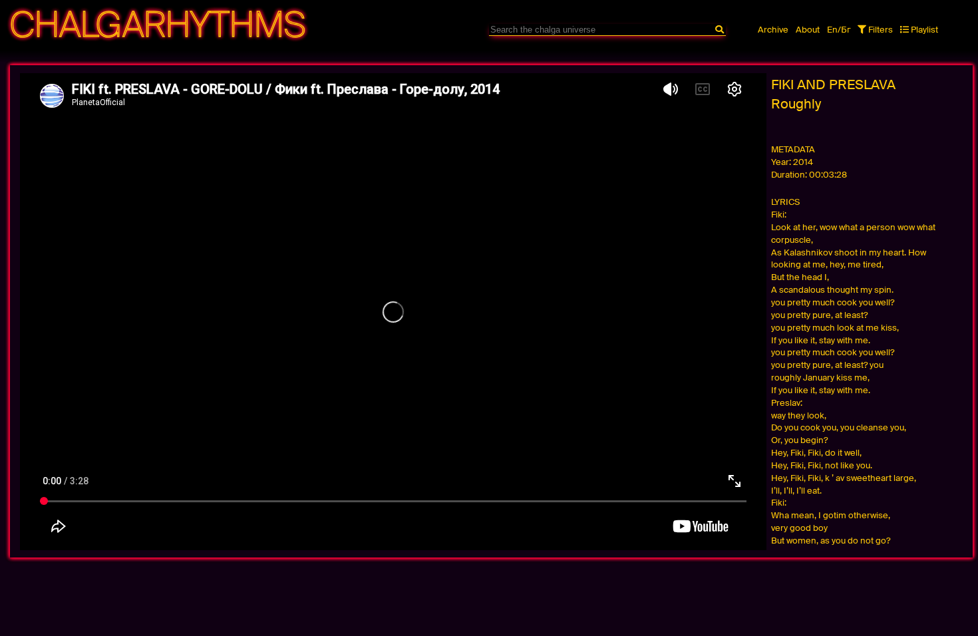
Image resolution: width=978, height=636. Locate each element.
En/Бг (839, 29)
